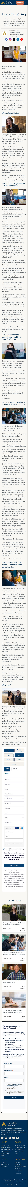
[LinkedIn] (18, 39)
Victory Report (20, 1149)
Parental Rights (6, 1147)
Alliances (18, 1165)
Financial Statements (21, 1183)
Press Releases (6, 1165)
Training (17, 1169)
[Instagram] (10, 39)
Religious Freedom (7, 1149)
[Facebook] (6, 39)
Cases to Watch (20, 1147)
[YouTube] (21, 39)
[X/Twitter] (14, 39)
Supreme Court (20, 1145)
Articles (3, 1162)
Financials (18, 1173)
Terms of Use (12, 1183)
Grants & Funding (20, 1167)
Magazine (4, 1167)
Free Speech (5, 1145)
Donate (20, 2)
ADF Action (18, 1171)
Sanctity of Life (6, 1151)
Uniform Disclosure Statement (14, 1185)
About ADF (18, 1162)
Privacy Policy (4, 1183)
